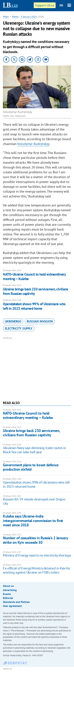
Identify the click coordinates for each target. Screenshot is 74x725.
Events (7, 594)
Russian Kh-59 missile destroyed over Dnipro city (34, 501)
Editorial (8, 598)
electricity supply (19, 328)
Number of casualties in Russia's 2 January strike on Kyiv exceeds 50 (35, 540)
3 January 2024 (29, 16)
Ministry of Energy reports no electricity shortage (37, 555)
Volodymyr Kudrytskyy (33, 144)
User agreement (12, 606)
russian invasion (40, 321)
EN (61, 5)
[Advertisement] (37, 368)
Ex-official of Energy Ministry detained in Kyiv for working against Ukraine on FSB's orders (36, 570)
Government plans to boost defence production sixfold (30, 467)
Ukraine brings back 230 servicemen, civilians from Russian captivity (35, 291)
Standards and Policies (16, 602)
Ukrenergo (13, 321)
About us (8, 586)
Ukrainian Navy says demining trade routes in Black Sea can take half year (34, 450)
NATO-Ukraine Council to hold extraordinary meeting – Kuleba (34, 276)
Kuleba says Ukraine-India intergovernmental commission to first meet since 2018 (33, 520)
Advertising (10, 590)
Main (6, 16)
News (15, 16)
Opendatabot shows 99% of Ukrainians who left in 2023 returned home (34, 306)
